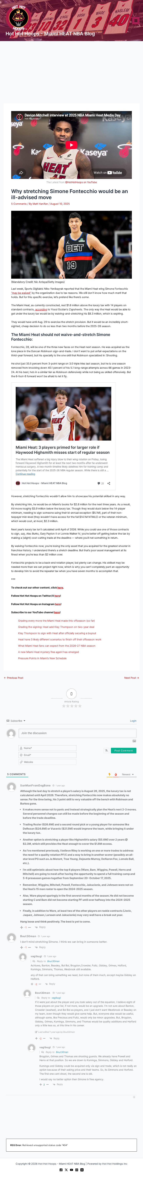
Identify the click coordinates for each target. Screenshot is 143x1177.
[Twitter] (66, 1169)
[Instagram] (76, 1169)
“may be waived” (21, 293)
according (41, 309)
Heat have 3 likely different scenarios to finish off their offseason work (59, 639)
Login (132, 720)
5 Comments (19, 203)
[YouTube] (71, 1169)
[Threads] (82, 1169)
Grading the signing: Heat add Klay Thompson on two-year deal (56, 627)
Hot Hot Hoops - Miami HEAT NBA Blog (50, 34)
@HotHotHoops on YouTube (81, 182)
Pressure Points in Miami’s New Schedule (42, 658)
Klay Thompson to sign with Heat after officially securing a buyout (57, 633)
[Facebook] (61, 1169)
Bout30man (28, 936)
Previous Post (13, 678)
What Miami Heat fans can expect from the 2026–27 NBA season (56, 645)
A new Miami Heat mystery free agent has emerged (48, 652)
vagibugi (56, 997)
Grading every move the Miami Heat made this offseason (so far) (56, 620)
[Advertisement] (71, 67)
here (60, 587)
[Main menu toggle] (136, 20)
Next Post (131, 678)
